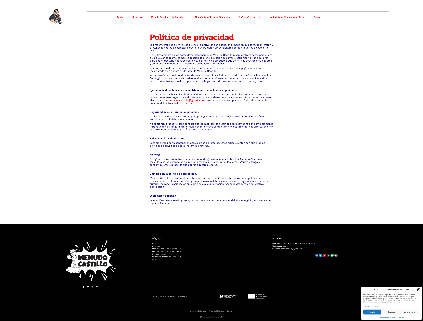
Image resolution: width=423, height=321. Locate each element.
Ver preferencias (410, 312)
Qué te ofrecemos (248, 17)
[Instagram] (92, 287)
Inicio (120, 17)
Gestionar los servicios (371, 306)
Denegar (391, 312)
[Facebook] (316, 255)
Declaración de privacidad (388, 317)
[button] (418, 290)
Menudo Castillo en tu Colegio (167, 17)
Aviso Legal (194, 311)
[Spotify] (332, 255)
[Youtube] (97, 287)
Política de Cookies (225, 311)
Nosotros (137, 17)
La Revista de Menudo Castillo (285, 17)
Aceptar (372, 312)
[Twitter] (88, 287)
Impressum (400, 317)
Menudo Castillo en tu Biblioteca (212, 17)
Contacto (318, 17)
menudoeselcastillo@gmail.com (184, 100)
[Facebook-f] (83, 287)
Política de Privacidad (208, 311)
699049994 (282, 246)
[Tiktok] (336, 255)
